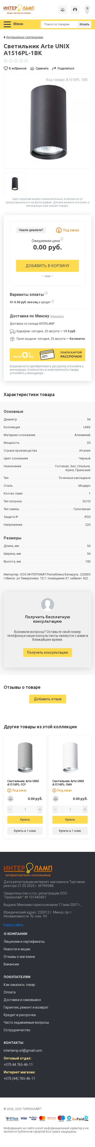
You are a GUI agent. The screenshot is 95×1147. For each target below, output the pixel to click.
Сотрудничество (17, 1030)
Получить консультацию (47, 652)
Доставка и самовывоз (22, 1000)
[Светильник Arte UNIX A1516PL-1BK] (47, 121)
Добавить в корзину (47, 265)
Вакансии (11, 964)
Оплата (10, 992)
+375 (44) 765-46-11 (19, 1078)
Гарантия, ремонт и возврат (26, 1007)
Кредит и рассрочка (20, 1015)
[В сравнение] (10, 799)
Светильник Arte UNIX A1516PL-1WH (68, 782)
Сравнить (42, 68)
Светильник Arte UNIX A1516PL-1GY (23, 782)
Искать (84, 24)
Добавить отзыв (47, 699)
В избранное (18, 68)
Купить (25, 819)
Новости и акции (17, 949)
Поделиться (65, 68)
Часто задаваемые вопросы (26, 1022)
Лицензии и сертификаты (24, 941)
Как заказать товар (19, 985)
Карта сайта (13, 925)
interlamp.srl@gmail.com (23, 1050)
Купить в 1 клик (25, 831)
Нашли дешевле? (31, 230)
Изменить (57, 316)
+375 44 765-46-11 (18, 1065)
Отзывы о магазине (19, 957)
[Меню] (7, 24)
